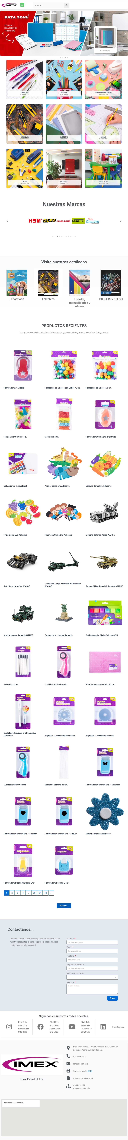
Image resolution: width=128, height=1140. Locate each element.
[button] (2, 33)
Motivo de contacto (75, 973)
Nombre (70, 938)
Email (69, 947)
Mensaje (70, 982)
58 (45, 893)
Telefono (70, 956)
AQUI (90, 1071)
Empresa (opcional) (75, 964)
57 (40, 893)
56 (34, 893)
